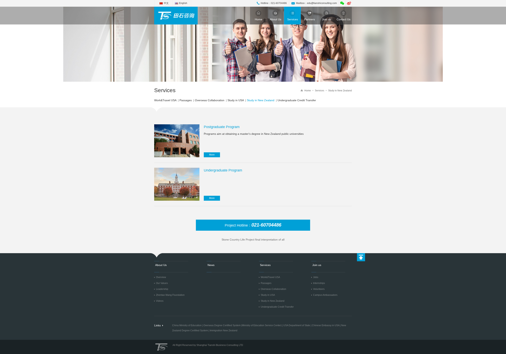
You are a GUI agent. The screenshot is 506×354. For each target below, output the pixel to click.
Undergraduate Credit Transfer (297, 100)
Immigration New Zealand (223, 330)
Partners (309, 19)
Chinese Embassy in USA (325, 325)
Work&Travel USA (165, 100)
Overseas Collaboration (209, 100)
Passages (185, 100)
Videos (159, 301)
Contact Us (343, 19)
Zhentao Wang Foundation (170, 295)
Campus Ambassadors (325, 295)
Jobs (315, 277)
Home (258, 19)
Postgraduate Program (222, 127)
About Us (275, 19)
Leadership (162, 289)
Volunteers (319, 289)
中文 (166, 3)
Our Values (162, 283)
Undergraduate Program (223, 170)
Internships (319, 283)
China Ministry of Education (187, 325)
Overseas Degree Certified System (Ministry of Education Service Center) (242, 325)
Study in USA (236, 100)
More (212, 154)
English (183, 3)
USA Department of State (296, 325)
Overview (161, 277)
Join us (326, 19)
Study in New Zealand (340, 90)
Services (292, 19)
